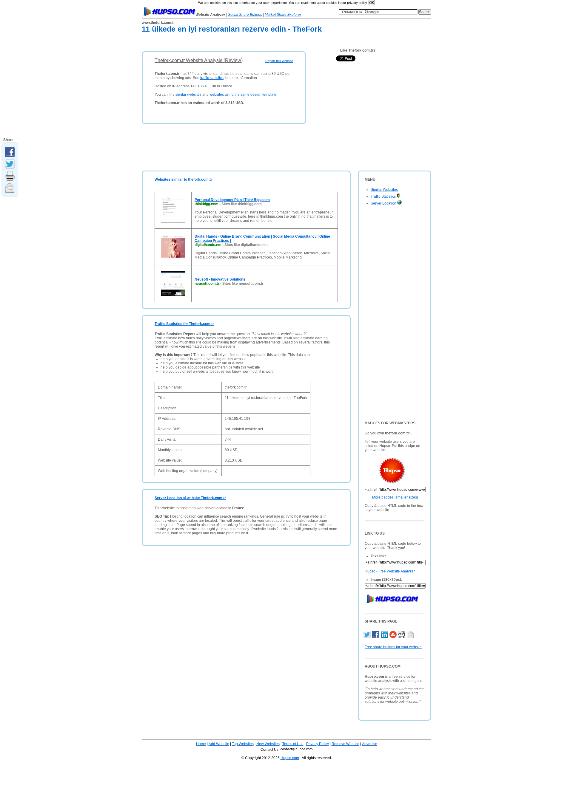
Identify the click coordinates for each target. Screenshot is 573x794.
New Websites (268, 744)
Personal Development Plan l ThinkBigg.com (232, 200)
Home (201, 744)
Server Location (384, 203)
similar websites (188, 94)
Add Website (219, 744)
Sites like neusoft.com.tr (243, 283)
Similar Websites (384, 190)
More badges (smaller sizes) (395, 497)
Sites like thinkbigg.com (241, 204)
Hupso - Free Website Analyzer (390, 571)
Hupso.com (290, 758)
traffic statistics (212, 78)
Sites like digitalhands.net (246, 245)
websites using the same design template (243, 94)
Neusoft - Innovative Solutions (220, 279)
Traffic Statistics (384, 196)
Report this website (279, 61)
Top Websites (243, 744)
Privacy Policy (317, 744)
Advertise (369, 744)
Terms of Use (293, 744)
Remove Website (345, 744)
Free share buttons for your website (393, 647)
